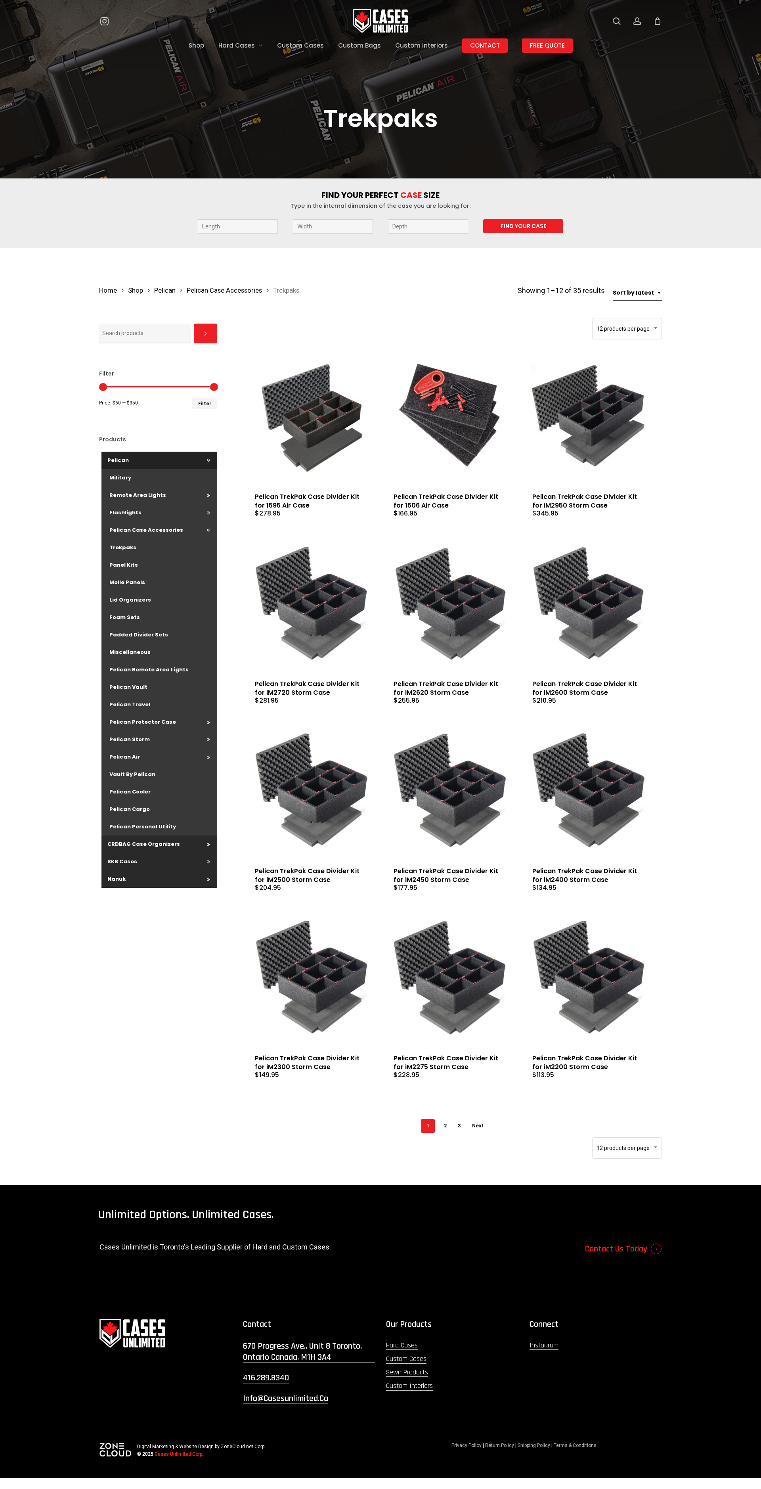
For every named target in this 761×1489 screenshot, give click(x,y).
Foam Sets (124, 617)
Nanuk (116, 879)
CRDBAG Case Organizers (143, 844)
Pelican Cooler (130, 791)
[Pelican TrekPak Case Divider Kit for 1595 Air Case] (311, 416)
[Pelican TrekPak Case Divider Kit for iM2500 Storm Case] (311, 790)
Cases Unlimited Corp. (179, 1454)
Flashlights (125, 512)
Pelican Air (124, 757)
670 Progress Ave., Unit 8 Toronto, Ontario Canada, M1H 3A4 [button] (302, 1352)
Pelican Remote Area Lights (149, 669)
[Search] (205, 333)
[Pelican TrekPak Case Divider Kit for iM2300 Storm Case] (311, 977)
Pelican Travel (129, 704)
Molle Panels (127, 582)
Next (478, 1125)
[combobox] (637, 293)
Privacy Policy (466, 1445)
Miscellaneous (130, 652)
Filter (204, 403)
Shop (135, 290)
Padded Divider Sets (138, 634)
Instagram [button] (544, 1345)
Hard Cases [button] (402, 1345)
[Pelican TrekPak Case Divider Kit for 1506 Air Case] (450, 416)
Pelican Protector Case (142, 722)
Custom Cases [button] (406, 1358)
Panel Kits (123, 565)
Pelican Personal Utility (142, 826)
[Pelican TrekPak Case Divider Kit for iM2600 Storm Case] (588, 603)
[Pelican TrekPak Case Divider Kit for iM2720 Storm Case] (311, 603)
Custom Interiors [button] (409, 1385)
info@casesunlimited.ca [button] (285, 1398)
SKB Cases (122, 861)
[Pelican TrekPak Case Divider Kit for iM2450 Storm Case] (450, 790)
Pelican (165, 290)
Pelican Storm (129, 739)
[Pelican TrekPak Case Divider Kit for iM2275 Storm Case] (450, 977)
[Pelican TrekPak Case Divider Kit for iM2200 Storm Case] (588, 977)
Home (108, 290)
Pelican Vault (128, 687)
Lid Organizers (130, 600)
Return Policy (499, 1445)
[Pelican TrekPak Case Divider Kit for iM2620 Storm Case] (450, 603)
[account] (637, 21)
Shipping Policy (534, 1445)
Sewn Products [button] (407, 1372)
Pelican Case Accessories (224, 290)
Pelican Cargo (129, 809)
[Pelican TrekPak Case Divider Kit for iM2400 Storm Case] (588, 790)
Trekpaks (122, 547)
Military (120, 477)
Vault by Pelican (132, 774)
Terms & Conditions (575, 1445)
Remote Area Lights (137, 495)
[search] (616, 21)
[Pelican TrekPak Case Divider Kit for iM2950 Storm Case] (588, 416)
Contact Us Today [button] (616, 1249)
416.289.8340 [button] (266, 1378)
